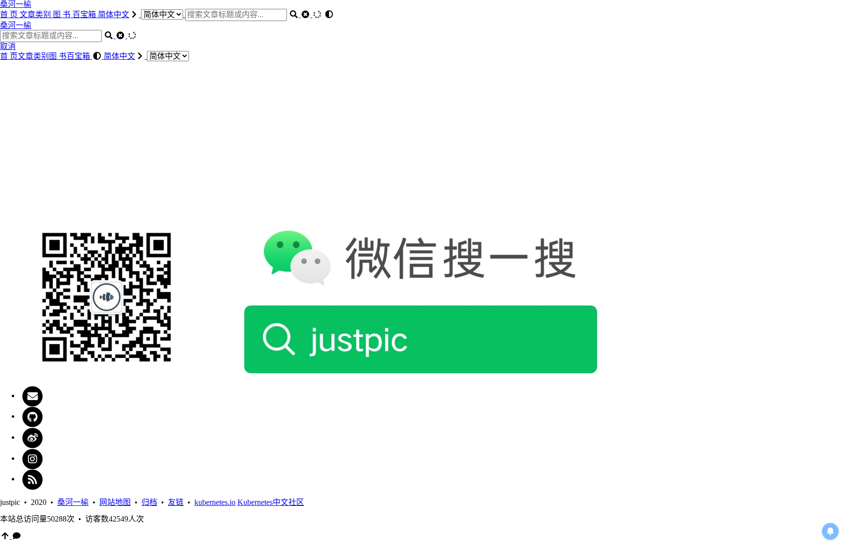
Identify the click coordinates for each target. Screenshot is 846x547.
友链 (176, 502)
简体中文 (113, 14)
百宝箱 (85, 14)
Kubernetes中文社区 (270, 502)
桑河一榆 (15, 4)
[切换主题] (329, 14)
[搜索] (295, 14)
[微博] (33, 437)
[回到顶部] (6, 536)
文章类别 (36, 14)
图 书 (62, 14)
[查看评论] (17, 536)
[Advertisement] (423, 140)
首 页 (10, 14)
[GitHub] (33, 416)
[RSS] (33, 479)
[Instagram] (33, 458)
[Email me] (33, 395)
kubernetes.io (214, 502)
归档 (149, 502)
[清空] (306, 14)
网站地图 (115, 502)
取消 (8, 46)
